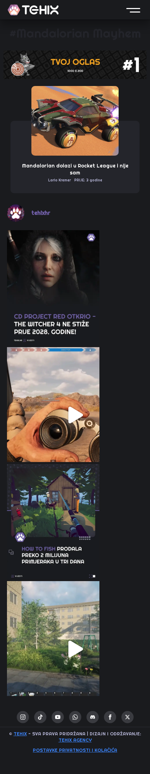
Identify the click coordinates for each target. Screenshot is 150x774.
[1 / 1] (75, 64)
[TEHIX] (33, 10)
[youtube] (58, 717)
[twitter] (127, 717)
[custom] (40, 717)
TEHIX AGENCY (75, 740)
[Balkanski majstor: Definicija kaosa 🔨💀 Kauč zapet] (75, 649)
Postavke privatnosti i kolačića (75, 750)
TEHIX (20, 734)
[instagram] (23, 717)
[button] (133, 10)
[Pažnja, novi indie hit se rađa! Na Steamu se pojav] (75, 532)
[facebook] (110, 717)
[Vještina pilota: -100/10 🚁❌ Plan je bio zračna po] (75, 415)
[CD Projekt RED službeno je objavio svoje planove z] (75, 298)
